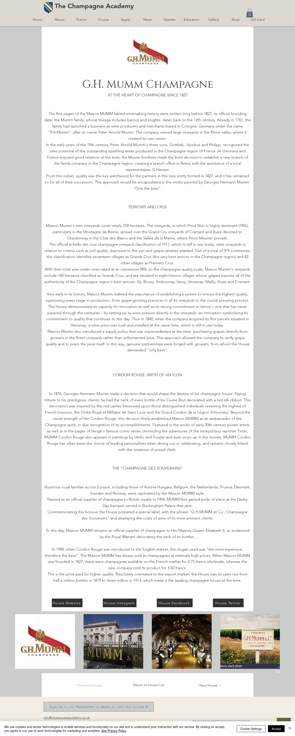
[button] (249, 13)
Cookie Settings (251, 728)
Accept (276, 728)
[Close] (289, 729)
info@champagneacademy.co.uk (67, 717)
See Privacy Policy (113, 730)
